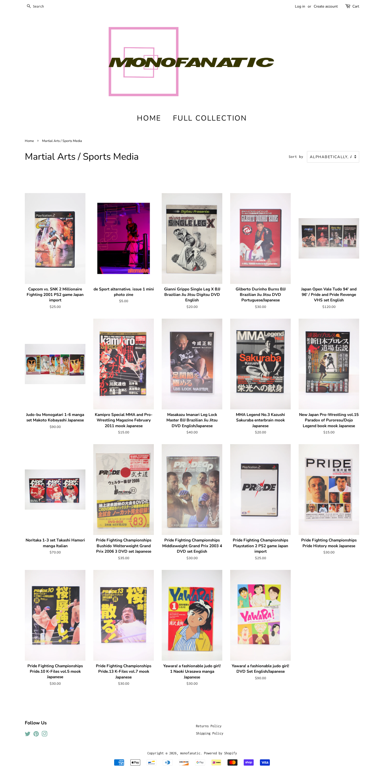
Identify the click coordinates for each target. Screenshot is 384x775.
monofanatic (190, 753)
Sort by (296, 156)
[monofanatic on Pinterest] (36, 735)
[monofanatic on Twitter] (28, 735)
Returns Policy (209, 726)
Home (29, 141)
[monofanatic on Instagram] (44, 735)
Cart (355, 6)
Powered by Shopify (220, 753)
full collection (210, 118)
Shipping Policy (209, 733)
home (149, 118)
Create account (326, 6)
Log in (300, 6)
